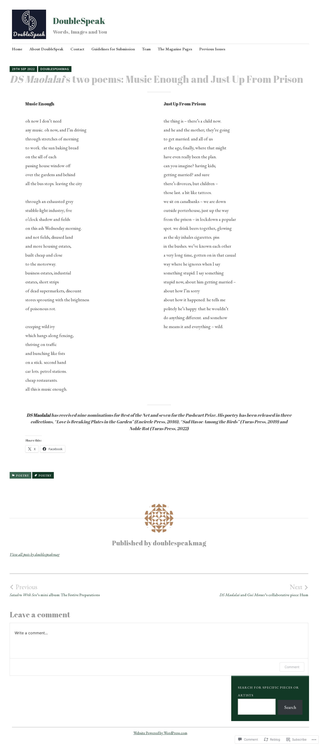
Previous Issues (212, 49)
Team (146, 49)
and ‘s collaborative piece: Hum (263, 590)
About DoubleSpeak (46, 49)
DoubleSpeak (79, 20)
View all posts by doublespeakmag (34, 554)
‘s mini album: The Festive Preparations (55, 590)
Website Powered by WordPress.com (160, 732)
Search (290, 707)
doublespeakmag (54, 69)
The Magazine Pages (175, 49)
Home (17, 49)
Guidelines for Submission (113, 49)
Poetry (22, 475)
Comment (292, 667)
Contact (77, 49)
